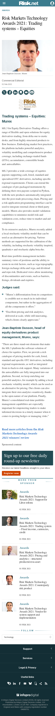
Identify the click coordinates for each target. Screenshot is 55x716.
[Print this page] (31, 92)
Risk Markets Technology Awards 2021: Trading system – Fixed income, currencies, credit (35, 527)
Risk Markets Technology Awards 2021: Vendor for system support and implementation (33, 613)
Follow (27, 630)
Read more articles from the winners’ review (22, 433)
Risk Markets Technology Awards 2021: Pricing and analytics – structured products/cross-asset (33, 557)
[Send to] (26, 92)
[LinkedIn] (15, 92)
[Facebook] (9, 92)
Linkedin (14, 683)
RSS (46, 683)
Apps (35, 683)
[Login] (52, 3)
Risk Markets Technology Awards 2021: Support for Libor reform (33, 499)
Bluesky (30, 683)
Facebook (19, 683)
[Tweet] (4, 92)
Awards (6, 10)
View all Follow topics (9, 683)
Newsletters (25, 683)
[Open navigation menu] (3, 3)
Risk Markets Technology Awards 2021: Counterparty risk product (34, 585)
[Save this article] (20, 92)
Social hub (41, 683)
